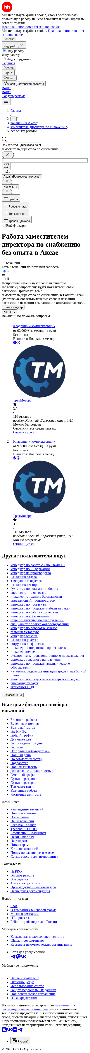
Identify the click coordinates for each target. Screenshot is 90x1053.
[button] (6, 88)
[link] (9, 78)
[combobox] (22, 145)
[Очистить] (8, 154)
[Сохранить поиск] (6, 166)
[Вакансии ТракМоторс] (49, 371)
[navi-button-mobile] (6, 101)
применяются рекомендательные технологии (38, 1007)
